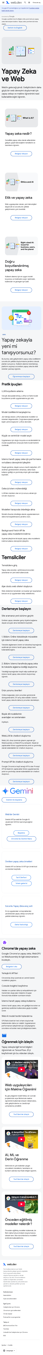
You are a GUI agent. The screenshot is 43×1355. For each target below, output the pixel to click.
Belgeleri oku (11, 967)
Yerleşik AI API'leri (10, 973)
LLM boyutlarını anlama (12, 391)
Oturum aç (37, 2)
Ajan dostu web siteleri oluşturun (17, 586)
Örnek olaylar (7, 1314)
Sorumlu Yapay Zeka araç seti (18, 906)
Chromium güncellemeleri (12, 1310)
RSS (4, 1336)
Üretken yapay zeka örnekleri (18, 861)
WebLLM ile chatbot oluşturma (16, 736)
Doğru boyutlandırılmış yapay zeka (17, 265)
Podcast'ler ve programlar (11, 1317)
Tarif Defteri (21, 878)
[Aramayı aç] (25, 2)
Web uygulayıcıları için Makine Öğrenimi (20, 1087)
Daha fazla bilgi (21, 925)
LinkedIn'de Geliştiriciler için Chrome (15, 1332)
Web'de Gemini (12, 814)
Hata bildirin (7, 1295)
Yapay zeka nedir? (18, 133)
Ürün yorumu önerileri (12, 690)
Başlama (21, 833)
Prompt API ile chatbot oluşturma (17, 762)
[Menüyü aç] (3, 2)
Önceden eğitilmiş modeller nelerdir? (18, 1222)
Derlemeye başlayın (21, 630)
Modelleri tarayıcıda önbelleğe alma (18, 509)
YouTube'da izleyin (21, 1114)
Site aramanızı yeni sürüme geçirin (18, 615)
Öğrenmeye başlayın (21, 377)
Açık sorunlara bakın (10, 1299)
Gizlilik (10, 1345)
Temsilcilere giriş (9, 565)
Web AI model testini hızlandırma (17, 1016)
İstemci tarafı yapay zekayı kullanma (18, 1001)
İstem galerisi (21, 883)
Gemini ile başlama (14, 800)
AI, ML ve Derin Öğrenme (16, 1157)
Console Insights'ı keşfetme (15, 986)
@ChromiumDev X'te (10, 1325)
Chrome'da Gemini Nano (21, 839)
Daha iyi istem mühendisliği (14, 488)
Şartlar (4, 1345)
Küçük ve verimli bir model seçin (17, 435)
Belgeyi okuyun (21, 154)
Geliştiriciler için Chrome (11, 1307)
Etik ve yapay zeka (18, 197)
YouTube (6, 1329)
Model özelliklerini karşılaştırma (16, 412)
